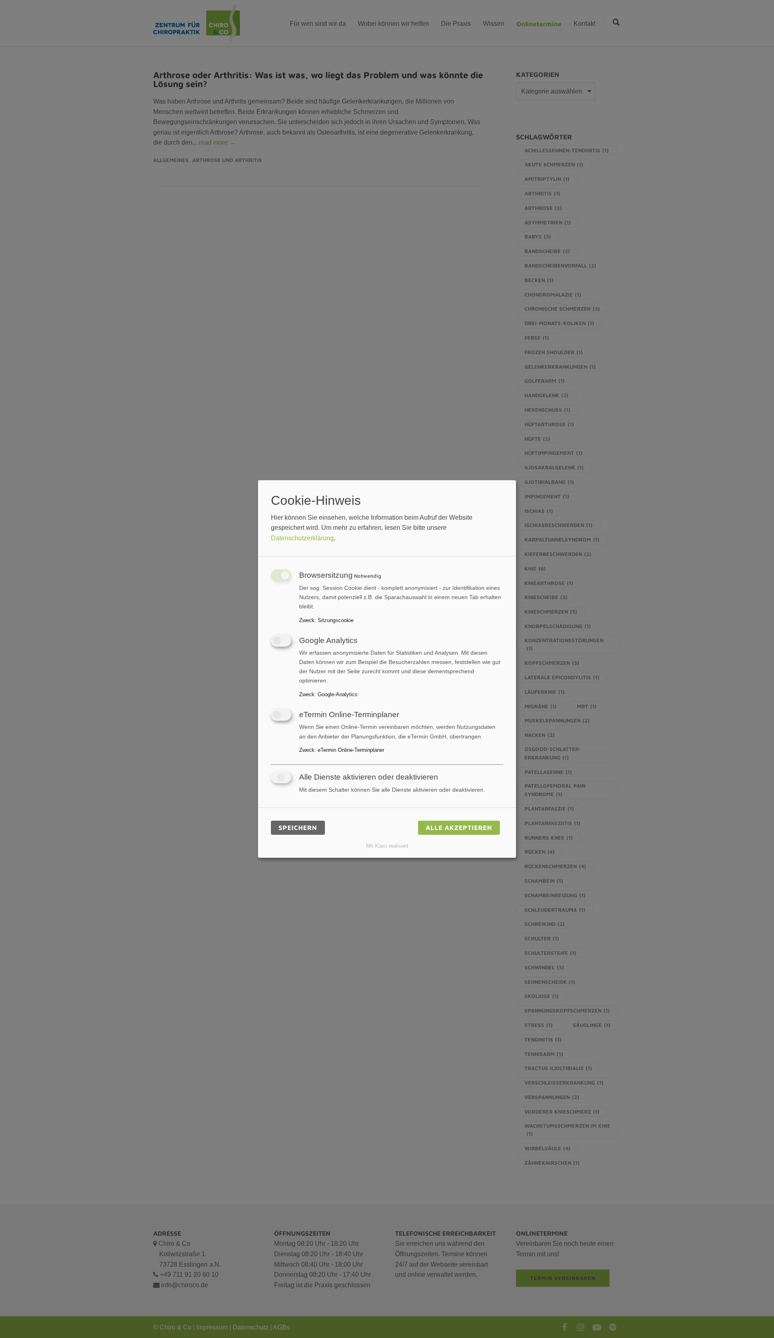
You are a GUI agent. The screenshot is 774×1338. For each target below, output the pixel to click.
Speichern (298, 827)
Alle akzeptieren (459, 827)
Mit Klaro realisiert (387, 846)
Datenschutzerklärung (302, 538)
